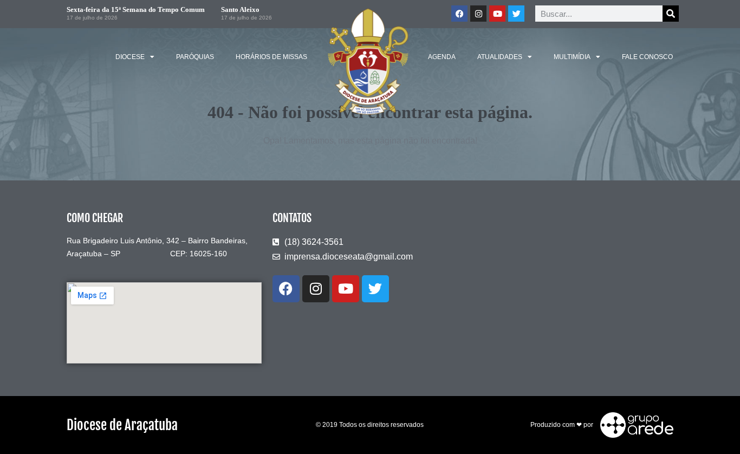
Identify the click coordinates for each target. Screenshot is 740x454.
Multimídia (572, 57)
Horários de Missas (271, 57)
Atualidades (499, 57)
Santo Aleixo (240, 9)
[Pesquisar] (671, 13)
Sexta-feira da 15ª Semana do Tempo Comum (136, 9)
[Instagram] (478, 13)
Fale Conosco (647, 57)
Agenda (442, 57)
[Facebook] (459, 13)
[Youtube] (497, 13)
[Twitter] (516, 13)
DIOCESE (130, 57)
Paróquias (195, 57)
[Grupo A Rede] (634, 424)
